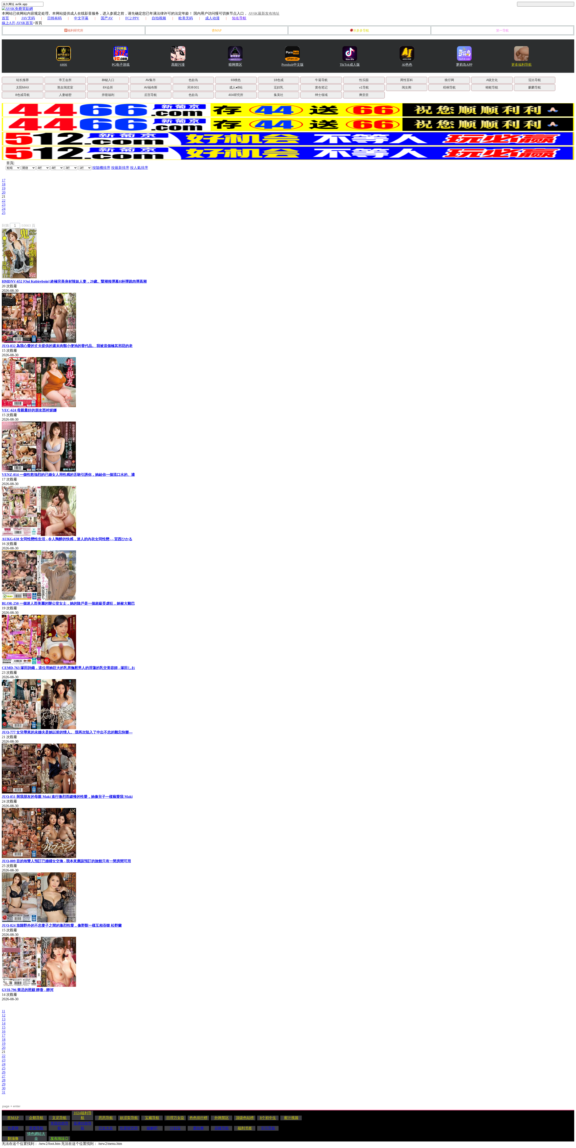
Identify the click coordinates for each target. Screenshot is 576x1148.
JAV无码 (28, 18)
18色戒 (279, 80)
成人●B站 (236, 87)
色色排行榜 (198, 1118)
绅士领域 (321, 95)
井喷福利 (108, 95)
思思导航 (106, 1118)
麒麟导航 (534, 87)
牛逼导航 (321, 80)
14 (3, 1023)
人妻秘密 (65, 95)
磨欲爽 (198, 1128)
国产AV (107, 18)
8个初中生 (268, 1118)
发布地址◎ (59, 1138)
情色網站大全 (36, 1136)
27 (3, 1076)
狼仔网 (449, 80)
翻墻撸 (13, 1138)
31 (3, 1092)
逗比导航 (534, 80)
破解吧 (152, 1128)
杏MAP (217, 30)
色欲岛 (193, 80)
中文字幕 (81, 18)
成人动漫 (212, 18)
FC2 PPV (132, 18)
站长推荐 (22, 80)
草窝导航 (36, 1128)
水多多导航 (361, 30)
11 (3, 1011)
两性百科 (406, 80)
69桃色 (236, 80)
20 (3, 192)
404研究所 (235, 95)
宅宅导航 (268, 1128)
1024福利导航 (83, 1115)
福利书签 (245, 1128)
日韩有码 (54, 18)
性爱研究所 (129, 1128)
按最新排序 (120, 168)
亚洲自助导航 (83, 1125)
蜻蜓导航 (492, 87)
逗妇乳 (278, 87)
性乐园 (364, 80)
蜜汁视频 (291, 1118)
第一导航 (502, 30)
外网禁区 (221, 1118)
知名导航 (239, 18)
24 (3, 209)
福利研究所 (75, 30)
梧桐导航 (449, 87)
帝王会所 (65, 80)
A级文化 (492, 80)
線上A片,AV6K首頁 (17, 23)
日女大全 (106, 1128)
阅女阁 (406, 87)
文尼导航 (59, 1118)
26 (3, 1072)
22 (3, 200)
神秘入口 (108, 80)
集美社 (278, 95)
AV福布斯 (150, 87)
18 (3, 184)
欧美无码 (185, 18)
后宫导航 (150, 95)
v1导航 (364, 87)
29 (3, 1084)
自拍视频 (159, 18)
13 (3, 1019)
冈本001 (193, 87)
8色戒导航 (22, 95)
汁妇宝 (175, 1128)
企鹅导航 (36, 1118)
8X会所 (108, 87)
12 (3, 1015)
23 (3, 204)
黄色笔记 (321, 87)
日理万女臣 (175, 1118)
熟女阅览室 (65, 87)
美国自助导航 (59, 1125)
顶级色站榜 (245, 1118)
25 (3, 213)
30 (3, 1088)
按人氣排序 (139, 168)
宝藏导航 (152, 1118)
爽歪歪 (364, 95)
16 (3, 1031)
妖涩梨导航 (129, 1118)
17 (3, 180)
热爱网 (13, 1128)
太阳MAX (22, 87)
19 (3, 188)
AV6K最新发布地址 (263, 13)
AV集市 (151, 80)
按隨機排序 (101, 168)
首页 (5, 18)
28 (3, 1080)
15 (3, 1027)
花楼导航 (221, 1128)
